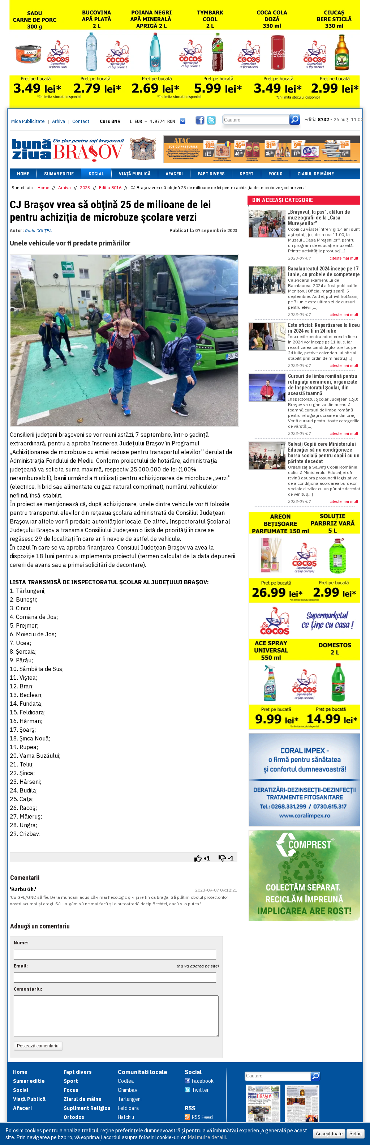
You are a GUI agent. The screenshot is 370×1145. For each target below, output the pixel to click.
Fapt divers (211, 173)
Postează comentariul (38, 1045)
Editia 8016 (110, 187)
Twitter (200, 1090)
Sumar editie (59, 173)
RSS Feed (202, 1117)
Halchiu (126, 1117)
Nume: (21, 942)
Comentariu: (28, 989)
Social (96, 173)
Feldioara (128, 1108)
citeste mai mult (344, 258)
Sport (247, 173)
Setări (355, 1133)
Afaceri (174, 173)
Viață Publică (135, 173)
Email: (21, 966)
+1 (206, 858)
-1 (231, 858)
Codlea (126, 1081)
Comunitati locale (142, 1072)
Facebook (203, 1081)
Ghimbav (127, 1090)
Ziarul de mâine (315, 173)
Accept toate (329, 1133)
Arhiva (58, 121)
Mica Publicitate (28, 121)
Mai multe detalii (207, 1137)
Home (23, 173)
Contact (80, 121)
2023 (85, 187)
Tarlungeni (130, 1099)
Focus (275, 173)
